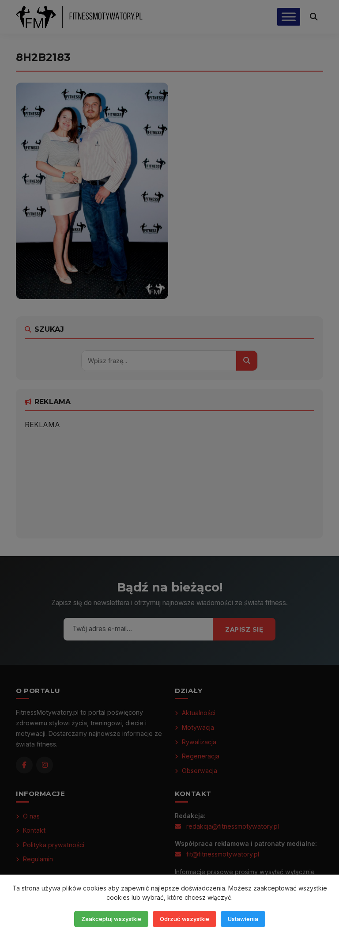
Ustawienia (243, 918)
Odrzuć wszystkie (184, 918)
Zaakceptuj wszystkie (111, 918)
